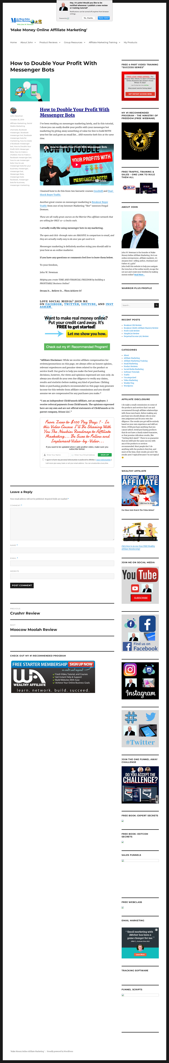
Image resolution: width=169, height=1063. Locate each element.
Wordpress (128, 386)
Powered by (63, 18)
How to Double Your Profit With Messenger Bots (20, 149)
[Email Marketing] (140, 942)
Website (14, 571)
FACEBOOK (53, 304)
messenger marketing (19, 185)
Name (14, 545)
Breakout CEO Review (133, 325)
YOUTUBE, (89, 304)
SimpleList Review (131, 333)
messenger (23, 168)
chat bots (14, 130)
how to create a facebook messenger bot (21, 143)
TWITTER (71, 304)
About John (26, 42)
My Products (130, 42)
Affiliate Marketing (18, 123)
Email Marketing (131, 364)
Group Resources (73, 42)
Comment (16, 505)
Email (14, 558)
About (126, 355)
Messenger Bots (17, 174)
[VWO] (69, 18)
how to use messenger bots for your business (20, 166)
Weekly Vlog (129, 383)
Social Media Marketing (134, 369)
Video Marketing (131, 380)
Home (13, 42)
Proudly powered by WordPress (60, 1051)
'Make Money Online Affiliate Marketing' (48, 30)
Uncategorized (130, 377)
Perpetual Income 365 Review (136, 336)
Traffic (127, 375)
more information (103, 460)
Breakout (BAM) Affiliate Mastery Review (141, 328)
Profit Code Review (132, 331)
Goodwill (98, 191)
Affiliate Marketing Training (103, 42)
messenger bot (16, 171)
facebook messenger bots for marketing (21, 138)
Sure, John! (104, 18)
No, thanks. (88, 18)
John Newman (16, 116)
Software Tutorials (131, 372)
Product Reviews (48, 42)
